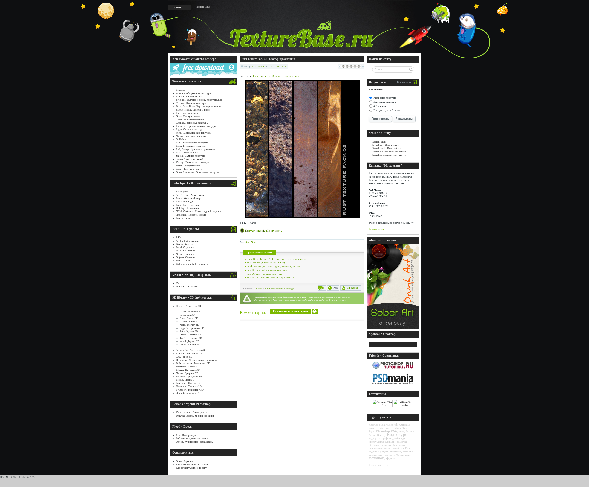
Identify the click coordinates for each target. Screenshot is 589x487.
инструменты (376, 441)
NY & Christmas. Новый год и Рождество (199, 211)
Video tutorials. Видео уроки (191, 412)
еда (403, 438)
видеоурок (375, 438)
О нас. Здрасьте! (185, 461)
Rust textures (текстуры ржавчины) (266, 262)
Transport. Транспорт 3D (190, 389)
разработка (398, 448)
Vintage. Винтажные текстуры (192, 162)
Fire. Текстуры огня (187, 112)
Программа (398, 444)
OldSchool (181, 139)
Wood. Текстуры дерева (189, 169)
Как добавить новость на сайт (192, 464)
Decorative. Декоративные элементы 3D (197, 360)
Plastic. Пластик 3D (190, 334)
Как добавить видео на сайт (191, 467)
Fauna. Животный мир (188, 198)
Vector (179, 283)
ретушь (384, 451)
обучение (374, 444)
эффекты (390, 458)
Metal (253, 242)
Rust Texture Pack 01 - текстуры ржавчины (270, 277)
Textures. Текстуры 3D (188, 306)
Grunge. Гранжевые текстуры (192, 122)
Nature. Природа (185, 254)
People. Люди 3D (185, 379)
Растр (408, 448)
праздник (386, 444)
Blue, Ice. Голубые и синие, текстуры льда (199, 99)
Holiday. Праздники (187, 286)
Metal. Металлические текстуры (193, 132)
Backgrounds (386, 424)
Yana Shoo (258, 66)
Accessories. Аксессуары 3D (191, 350)
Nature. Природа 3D (187, 373)
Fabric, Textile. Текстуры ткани (193, 109)
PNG (394, 431)
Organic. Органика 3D (192, 328)
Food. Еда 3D (187, 314)
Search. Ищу (379, 141)
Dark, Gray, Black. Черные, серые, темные (199, 106)
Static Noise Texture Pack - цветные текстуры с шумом (276, 258)
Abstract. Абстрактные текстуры (193, 93)
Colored (373, 427)
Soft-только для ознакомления (192, 438)
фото (392, 454)
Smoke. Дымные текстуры (190, 155)
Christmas (404, 424)
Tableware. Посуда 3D (188, 383)
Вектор (381, 435)
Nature (405, 427)
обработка (401, 441)
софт (405, 451)
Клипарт (389, 441)
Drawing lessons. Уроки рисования (195, 415)
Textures (180, 89)
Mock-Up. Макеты (186, 250)
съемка (372, 454)
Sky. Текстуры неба (187, 152)
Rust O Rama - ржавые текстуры (264, 273)
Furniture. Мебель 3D (187, 366)
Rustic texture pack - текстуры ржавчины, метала (273, 266)
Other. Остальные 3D (191, 344)
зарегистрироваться (290, 300)
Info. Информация (186, 435)
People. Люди (183, 218)
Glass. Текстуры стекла (188, 116)
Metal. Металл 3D (189, 324)
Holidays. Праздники (187, 208)
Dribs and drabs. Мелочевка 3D (193, 363)
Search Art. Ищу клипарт (385, 144)
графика (386, 438)
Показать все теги (378, 465)
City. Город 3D (184, 356)
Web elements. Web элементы (192, 263)
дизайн (396, 438)
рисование (395, 451)
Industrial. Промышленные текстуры (196, 126)
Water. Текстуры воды (188, 165)
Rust (247, 242)
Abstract (373, 424)
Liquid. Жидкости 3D (191, 321)
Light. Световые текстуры (190, 129)
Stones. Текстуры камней (189, 159)
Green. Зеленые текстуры (190, 119)
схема (412, 451)
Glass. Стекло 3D (189, 318)
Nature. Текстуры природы (191, 136)
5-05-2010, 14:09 (277, 66)
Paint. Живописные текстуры (192, 142)
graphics (396, 427)
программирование (379, 448)
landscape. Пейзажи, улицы (191, 214)
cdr (396, 424)
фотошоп (376, 458)
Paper (372, 431)
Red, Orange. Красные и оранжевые (195, 149)
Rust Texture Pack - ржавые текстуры (267, 270)
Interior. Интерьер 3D (188, 369)
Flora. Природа (184, 201)
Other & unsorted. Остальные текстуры (197, 172)
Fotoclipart (182, 191)
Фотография (403, 454)
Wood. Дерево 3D (189, 341)
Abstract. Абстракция (187, 240)
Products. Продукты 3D (189, 376)
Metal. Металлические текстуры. (282, 76)
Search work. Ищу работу (386, 148)
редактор (374, 451)
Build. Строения (185, 247)
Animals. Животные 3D (189, 353)
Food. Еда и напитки (187, 205)
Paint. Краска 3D (189, 331)
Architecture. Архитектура (190, 195)
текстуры (383, 454)
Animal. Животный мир (189, 96)
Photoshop (383, 431)
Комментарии (376, 229)
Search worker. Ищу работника (389, 151)
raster (401, 431)
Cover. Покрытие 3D (191, 311)
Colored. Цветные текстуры (191, 103)
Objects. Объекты (185, 257)
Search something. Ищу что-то (389, 154)
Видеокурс (397, 434)
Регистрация (203, 6)
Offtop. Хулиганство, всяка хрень (194, 441)
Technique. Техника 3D (189, 386)
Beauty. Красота (184, 244)
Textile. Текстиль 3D (191, 338)
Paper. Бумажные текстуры (190, 145)
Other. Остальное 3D (187, 392)
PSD (178, 237)
